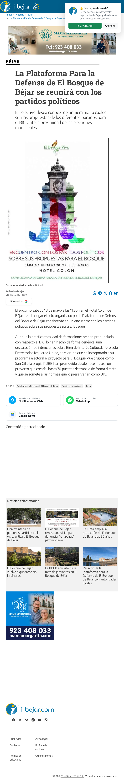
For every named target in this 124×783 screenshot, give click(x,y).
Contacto (15, 745)
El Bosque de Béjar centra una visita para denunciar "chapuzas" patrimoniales (59, 534)
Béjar (29, 14)
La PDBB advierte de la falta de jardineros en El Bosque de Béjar (61, 571)
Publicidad (15, 738)
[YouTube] (39, 719)
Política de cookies (41, 747)
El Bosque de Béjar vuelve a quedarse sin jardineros (22, 571)
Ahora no (110, 25)
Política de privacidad (15, 757)
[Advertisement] (62, 464)
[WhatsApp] (46, 719)
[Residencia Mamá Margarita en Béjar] (30, 615)
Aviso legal (41, 738)
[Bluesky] (27, 719)
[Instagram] (33, 719)
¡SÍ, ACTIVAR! (85, 25)
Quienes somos (44, 755)
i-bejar (9, 14)
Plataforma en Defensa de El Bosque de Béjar (37, 386)
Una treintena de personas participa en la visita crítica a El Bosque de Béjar (23, 534)
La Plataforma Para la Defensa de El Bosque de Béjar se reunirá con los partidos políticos (53, 18)
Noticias (20, 14)
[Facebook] (14, 719)
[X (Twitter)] (20, 719)
